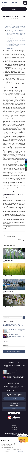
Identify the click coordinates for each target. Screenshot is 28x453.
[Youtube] (15, 413)
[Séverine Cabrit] (5, 331)
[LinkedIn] (12, 413)
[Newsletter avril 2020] (14, 253)
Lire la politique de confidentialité (7, 447)
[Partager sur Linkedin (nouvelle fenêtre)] (26, 164)
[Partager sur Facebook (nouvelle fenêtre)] (26, 160)
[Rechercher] (24, 317)
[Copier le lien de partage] (26, 170)
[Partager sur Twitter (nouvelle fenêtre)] (26, 162)
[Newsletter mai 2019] (14, 300)
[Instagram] (18, 413)
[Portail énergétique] (5, 336)
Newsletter (5, 345)
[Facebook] (9, 413)
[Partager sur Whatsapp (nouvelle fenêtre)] (26, 166)
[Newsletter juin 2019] (14, 284)
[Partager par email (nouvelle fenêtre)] (26, 168)
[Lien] (14, 417)
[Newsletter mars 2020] (14, 269)
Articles (4, 347)
